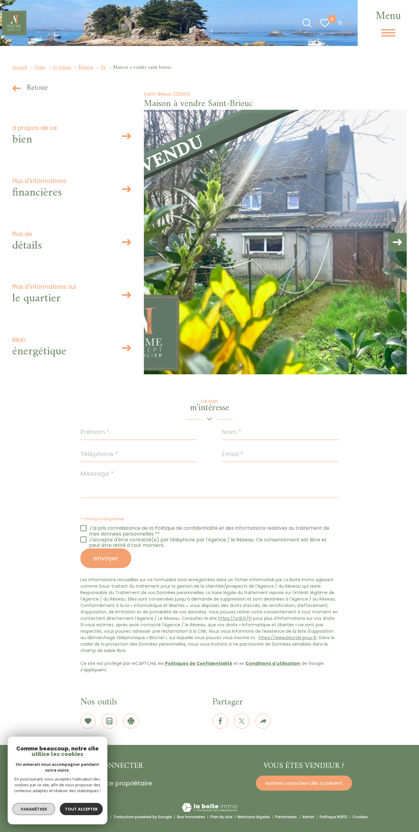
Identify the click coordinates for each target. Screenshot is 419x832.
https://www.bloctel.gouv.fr (288, 638)
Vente (40, 67)
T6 (103, 67)
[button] (397, 242)
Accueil (19, 67)
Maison (86, 67)
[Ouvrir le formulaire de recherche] (307, 23)
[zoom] (275, 242)
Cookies (360, 816)
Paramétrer (34, 809)
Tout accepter (81, 809)
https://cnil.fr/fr (235, 618)
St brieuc (62, 67)
